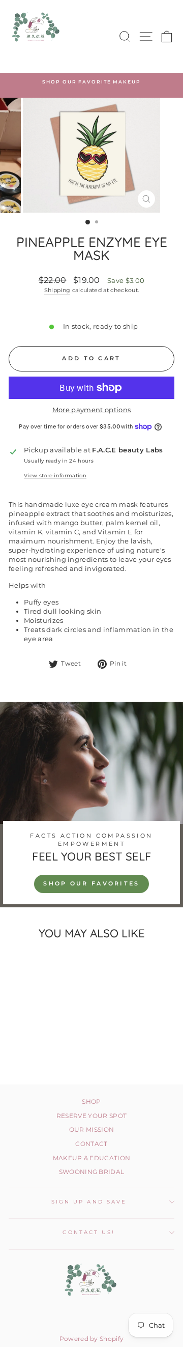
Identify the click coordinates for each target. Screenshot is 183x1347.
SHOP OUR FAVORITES (91, 883)
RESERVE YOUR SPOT (91, 1116)
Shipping (57, 290)
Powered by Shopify (91, 1338)
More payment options (91, 410)
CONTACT (91, 1144)
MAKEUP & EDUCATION (92, 1158)
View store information (55, 475)
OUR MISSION (91, 1129)
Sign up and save (89, 1201)
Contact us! (89, 1232)
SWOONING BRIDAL (92, 1172)
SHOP (91, 1101)
